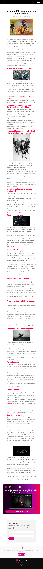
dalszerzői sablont (26, 93)
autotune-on (9, 403)
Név (9, 530)
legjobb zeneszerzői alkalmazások (14, 94)
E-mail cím (10, 533)
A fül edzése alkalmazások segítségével (15, 251)
